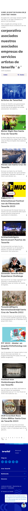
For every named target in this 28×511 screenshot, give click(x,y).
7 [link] (14, 437)
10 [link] (21, 437)
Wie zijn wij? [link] (18, 450)
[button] (21, 75)
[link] (14, 97)
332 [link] (3, 439)
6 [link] (12, 437)
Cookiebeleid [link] (11, 488)
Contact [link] (17, 453)
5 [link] (10, 437)
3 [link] (6, 437)
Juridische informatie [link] (6, 486)
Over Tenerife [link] (5, 468)
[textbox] (10, 75)
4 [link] (8, 437)
